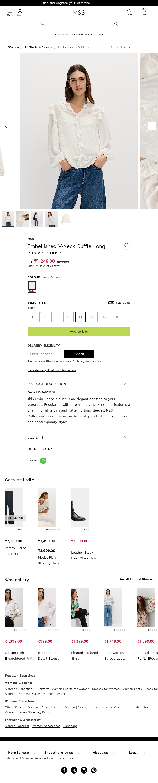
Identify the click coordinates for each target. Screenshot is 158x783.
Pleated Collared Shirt (84, 656)
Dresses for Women (106, 689)
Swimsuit (84, 707)
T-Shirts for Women (48, 689)
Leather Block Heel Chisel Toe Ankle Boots (83, 555)
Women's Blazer (29, 694)
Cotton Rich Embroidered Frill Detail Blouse (18, 656)
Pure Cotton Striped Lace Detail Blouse (115, 656)
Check (79, 354)
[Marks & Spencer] (78, 15)
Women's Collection (18, 689)
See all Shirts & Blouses (136, 579)
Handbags (70, 726)
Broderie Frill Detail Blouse (48, 656)
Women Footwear (17, 726)
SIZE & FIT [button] (35, 437)
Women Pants (132, 689)
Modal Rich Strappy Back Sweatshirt (48, 560)
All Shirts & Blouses (38, 47)
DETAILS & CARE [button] (41, 449)
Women (13, 47)
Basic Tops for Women (108, 707)
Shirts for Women (77, 689)
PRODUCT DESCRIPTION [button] (47, 384)
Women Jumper (54, 694)
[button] (152, 126)
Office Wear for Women (21, 707)
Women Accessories (46, 726)
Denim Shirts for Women (58, 707)
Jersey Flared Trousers (15, 551)
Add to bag (79, 331)
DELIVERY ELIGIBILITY (44, 345)
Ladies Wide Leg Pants (34, 712)
